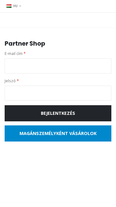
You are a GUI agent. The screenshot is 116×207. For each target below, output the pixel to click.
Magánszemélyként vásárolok (58, 133)
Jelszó (12, 80)
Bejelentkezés (58, 113)
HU (15, 6)
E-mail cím (15, 53)
